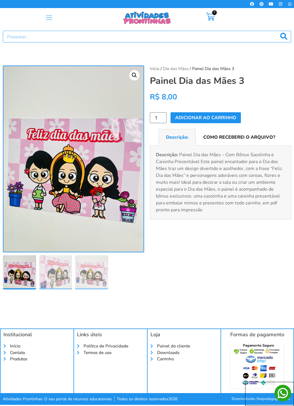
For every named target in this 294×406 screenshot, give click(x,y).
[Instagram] (280, 4)
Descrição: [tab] (177, 137)
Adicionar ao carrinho (205, 118)
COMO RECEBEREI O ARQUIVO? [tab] (239, 137)
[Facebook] (252, 4)
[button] (49, 18)
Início (154, 68)
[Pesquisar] (284, 36)
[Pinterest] (262, 4)
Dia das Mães (176, 68)
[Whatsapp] (290, 4)
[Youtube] (271, 4)
